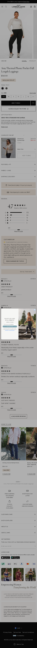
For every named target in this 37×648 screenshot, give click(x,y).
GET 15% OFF (10, 326)
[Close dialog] (34, 309)
